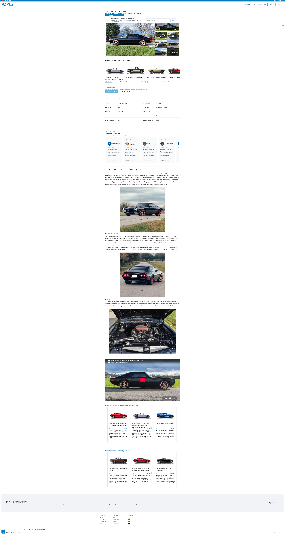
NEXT (173, 20)
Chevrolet (121, 99)
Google (115, 160)
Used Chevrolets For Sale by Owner (117, 451)
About (254, 4)
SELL (271, 4)
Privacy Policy (277, 532)
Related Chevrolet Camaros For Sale (117, 60)
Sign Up (271, 503)
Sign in (279, 4)
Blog (265, 4)
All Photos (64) (173, 52)
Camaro (159, 99)
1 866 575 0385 (7, 0)
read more (111, 158)
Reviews (260, 4)
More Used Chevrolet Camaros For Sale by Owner (121, 406)
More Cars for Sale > (115, 21)
